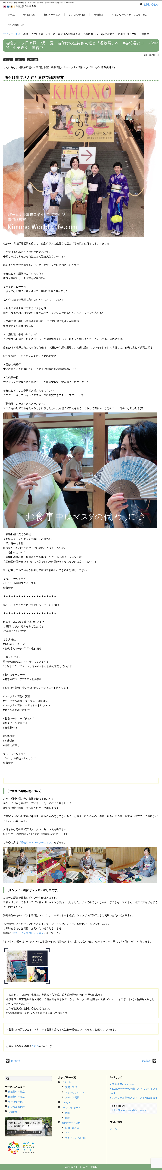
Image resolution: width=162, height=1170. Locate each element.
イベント (66, 1082)
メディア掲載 (72, 1097)
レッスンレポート (71, 1107)
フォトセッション (74, 1092)
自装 (67, 1117)
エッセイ (15, 34)
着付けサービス (52, 14)
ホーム (11, 14)
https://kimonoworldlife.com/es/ (129, 1110)
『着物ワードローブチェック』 (36, 842)
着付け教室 (29, 14)
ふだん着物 (32, 60)
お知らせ (19, 60)
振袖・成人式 (72, 1127)
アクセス (115, 1128)
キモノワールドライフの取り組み (130, 14)
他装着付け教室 (28, 24)
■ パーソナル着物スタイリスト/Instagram (133, 1097)
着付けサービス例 (71, 1122)
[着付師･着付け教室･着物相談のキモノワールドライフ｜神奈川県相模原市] (20, 6)
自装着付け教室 (16, 1096)
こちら (35, 1046)
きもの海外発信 (16, 24)
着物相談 (98, 14)
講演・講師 (71, 1087)
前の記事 (16, 1060)
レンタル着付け (77, 14)
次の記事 (146, 1060)
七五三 (68, 1133)
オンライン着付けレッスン (28, 933)
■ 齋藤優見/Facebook (122, 1084)
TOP (5, 34)
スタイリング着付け (75, 1138)
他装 (67, 1112)
